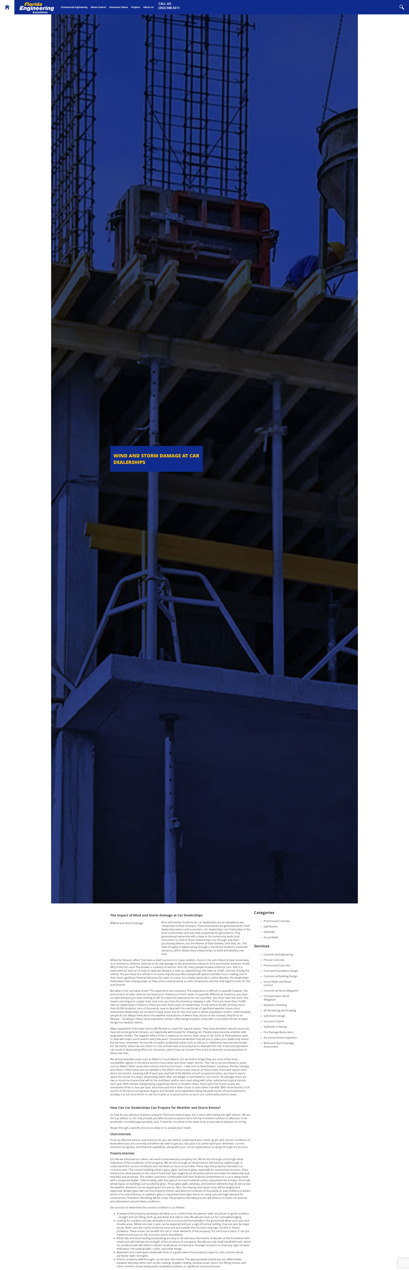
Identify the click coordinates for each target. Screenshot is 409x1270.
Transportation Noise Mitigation (276, 997)
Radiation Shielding (275, 1005)
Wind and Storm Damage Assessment (279, 1044)
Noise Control (98, 7)
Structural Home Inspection (280, 1037)
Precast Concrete (274, 960)
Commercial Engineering (74, 7)
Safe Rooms (271, 926)
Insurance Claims (118, 7)
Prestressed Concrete (277, 921)
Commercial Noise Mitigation (281, 990)
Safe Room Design (275, 1016)
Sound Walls (271, 937)
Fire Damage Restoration (279, 1032)
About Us (148, 7)
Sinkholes (269, 932)
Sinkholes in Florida (275, 1027)
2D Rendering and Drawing (280, 1010)
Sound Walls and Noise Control (277, 983)
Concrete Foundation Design (281, 971)
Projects (135, 7)
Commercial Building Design (280, 976)
